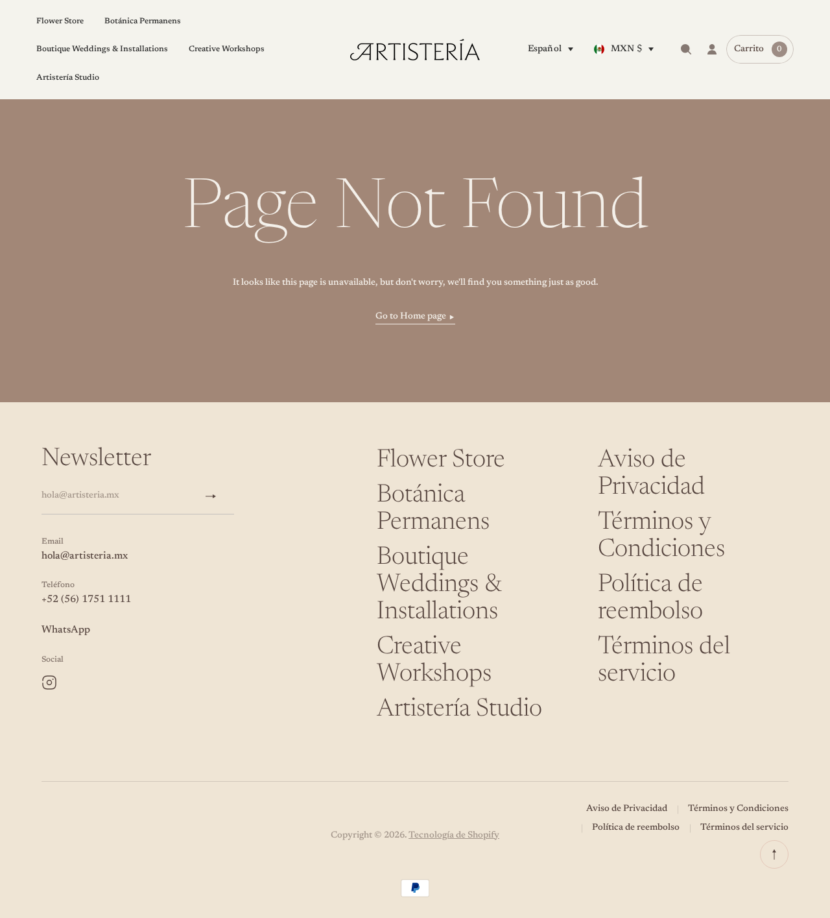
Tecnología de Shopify (454, 835)
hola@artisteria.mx (85, 556)
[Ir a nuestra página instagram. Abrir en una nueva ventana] (49, 682)
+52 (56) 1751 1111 (86, 599)
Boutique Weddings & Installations (439, 585)
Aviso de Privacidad (626, 809)
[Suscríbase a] (216, 496)
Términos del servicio (744, 827)
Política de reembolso (636, 827)
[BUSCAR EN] (686, 49)
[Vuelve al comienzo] (774, 854)
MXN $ (626, 49)
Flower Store (441, 460)
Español (545, 49)
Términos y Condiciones (738, 809)
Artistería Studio (459, 709)
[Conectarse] (712, 49)
